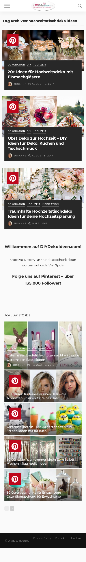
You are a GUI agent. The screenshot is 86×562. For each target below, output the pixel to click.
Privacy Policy (42, 538)
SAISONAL (45, 349)
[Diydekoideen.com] (43, 5)
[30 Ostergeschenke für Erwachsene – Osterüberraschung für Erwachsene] (43, 484)
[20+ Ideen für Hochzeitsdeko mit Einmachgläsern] (43, 50)
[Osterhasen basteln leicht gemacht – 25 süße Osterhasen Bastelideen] (43, 345)
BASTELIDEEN (16, 349)
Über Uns (75, 538)
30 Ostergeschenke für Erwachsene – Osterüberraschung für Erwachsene (35, 494)
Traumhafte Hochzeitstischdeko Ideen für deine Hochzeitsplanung (41, 214)
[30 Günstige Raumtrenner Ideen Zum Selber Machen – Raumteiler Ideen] (43, 452)
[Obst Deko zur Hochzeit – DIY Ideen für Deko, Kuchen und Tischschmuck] (43, 116)
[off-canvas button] (7, 5)
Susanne (19, 84)
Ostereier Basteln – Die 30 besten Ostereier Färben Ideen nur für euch (39, 429)
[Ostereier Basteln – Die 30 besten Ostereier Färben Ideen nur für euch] (43, 419)
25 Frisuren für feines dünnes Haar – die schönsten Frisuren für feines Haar (36, 396)
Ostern (32, 349)
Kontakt (60, 538)
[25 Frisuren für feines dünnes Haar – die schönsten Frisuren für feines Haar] (43, 386)
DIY (29, 65)
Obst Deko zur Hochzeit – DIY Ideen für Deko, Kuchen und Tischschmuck (37, 143)
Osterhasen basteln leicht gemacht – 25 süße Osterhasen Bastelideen (43, 357)
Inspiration (50, 204)
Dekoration (16, 65)
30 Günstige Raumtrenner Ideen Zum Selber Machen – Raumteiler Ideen (40, 462)
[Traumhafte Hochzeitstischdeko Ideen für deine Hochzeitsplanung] (43, 189)
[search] (80, 6)
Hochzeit (39, 65)
